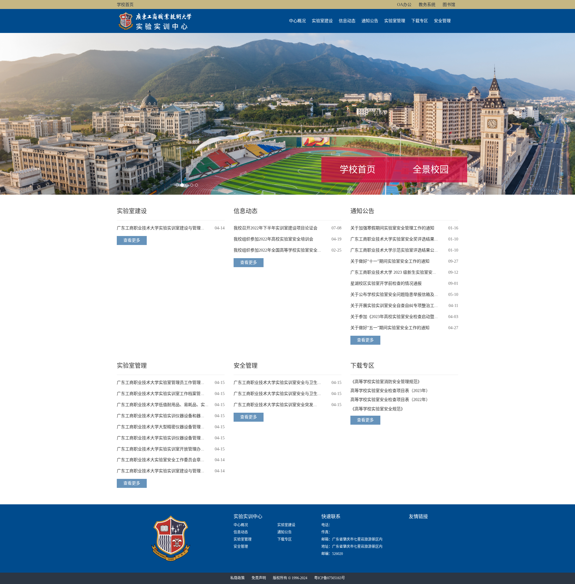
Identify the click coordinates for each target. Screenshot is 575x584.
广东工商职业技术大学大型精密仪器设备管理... (160, 427)
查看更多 (131, 240)
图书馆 (449, 4)
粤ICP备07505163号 (329, 578)
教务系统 (427, 4)
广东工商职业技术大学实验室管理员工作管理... (160, 382)
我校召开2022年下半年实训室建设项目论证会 (275, 228)
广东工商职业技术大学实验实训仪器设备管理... (160, 438)
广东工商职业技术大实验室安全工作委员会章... (160, 460)
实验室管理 (394, 21)
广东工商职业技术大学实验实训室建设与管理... (160, 228)
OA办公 (404, 4)
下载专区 (419, 21)
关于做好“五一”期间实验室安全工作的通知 (389, 328)
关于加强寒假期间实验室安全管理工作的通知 (392, 228)
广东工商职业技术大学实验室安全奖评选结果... (394, 239)
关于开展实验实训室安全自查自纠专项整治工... (394, 305)
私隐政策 (237, 578)
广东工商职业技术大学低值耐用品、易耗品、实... (162, 405)
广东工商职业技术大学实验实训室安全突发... (275, 405)
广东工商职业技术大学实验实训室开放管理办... (160, 449)
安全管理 (442, 21)
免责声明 (259, 578)
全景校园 (431, 169)
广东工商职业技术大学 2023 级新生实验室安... (393, 272)
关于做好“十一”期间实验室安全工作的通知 (389, 261)
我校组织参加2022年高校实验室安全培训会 (273, 239)
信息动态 (347, 21)
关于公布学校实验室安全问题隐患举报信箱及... (394, 294)
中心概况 (297, 21)
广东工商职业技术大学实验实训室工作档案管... (160, 393)
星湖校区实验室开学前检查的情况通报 (386, 283)
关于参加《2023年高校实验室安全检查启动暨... (394, 316)
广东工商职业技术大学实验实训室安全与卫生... (277, 382)
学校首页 (125, 4)
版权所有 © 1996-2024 (290, 578)
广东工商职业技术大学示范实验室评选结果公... (394, 250)
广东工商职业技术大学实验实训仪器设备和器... (160, 416)
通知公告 (369, 21)
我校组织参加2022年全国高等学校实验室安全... (277, 250)
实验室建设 (322, 21)
